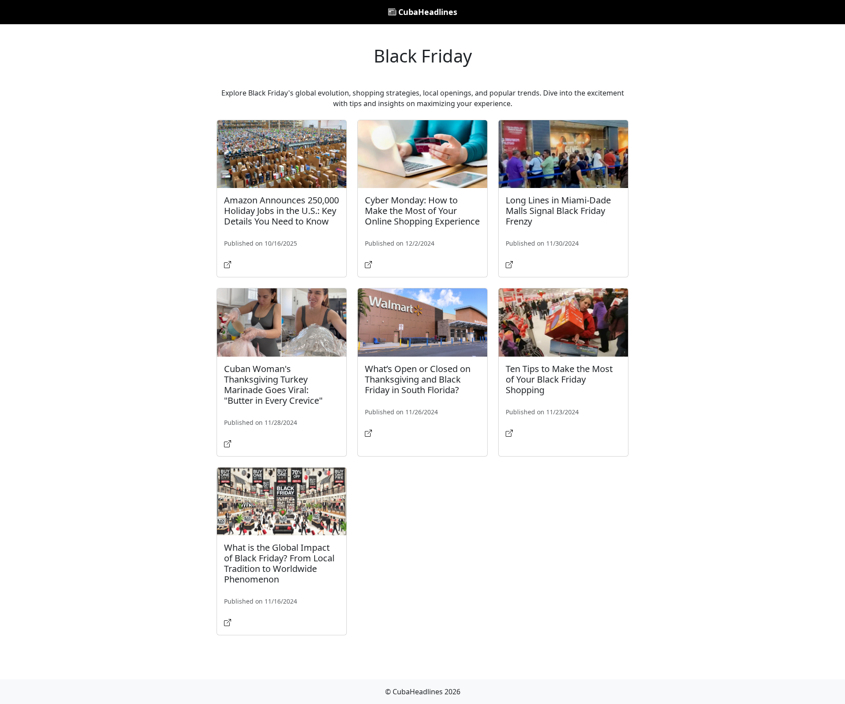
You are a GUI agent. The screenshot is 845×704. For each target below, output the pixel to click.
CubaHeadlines (426, 12)
